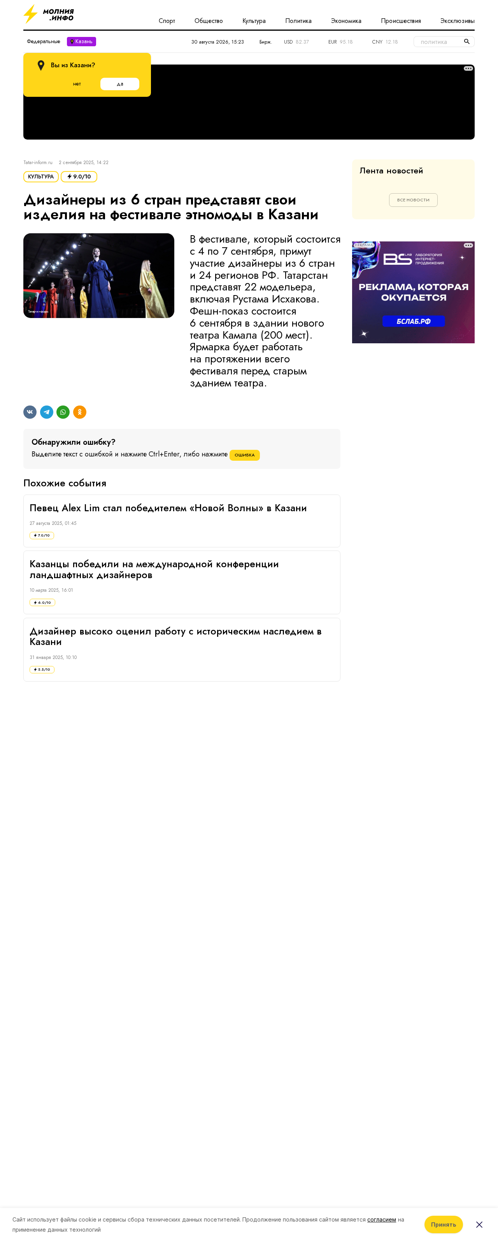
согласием (381, 1219)
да (120, 83)
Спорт (167, 21)
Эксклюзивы (457, 21)
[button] (98, 311)
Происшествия (401, 21)
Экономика (346, 21)
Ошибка (245, 455)
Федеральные (43, 41)
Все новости (413, 200)
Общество (209, 21)
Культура (254, 21)
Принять (443, 1224)
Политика (298, 21)
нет (77, 83)
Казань (84, 41)
